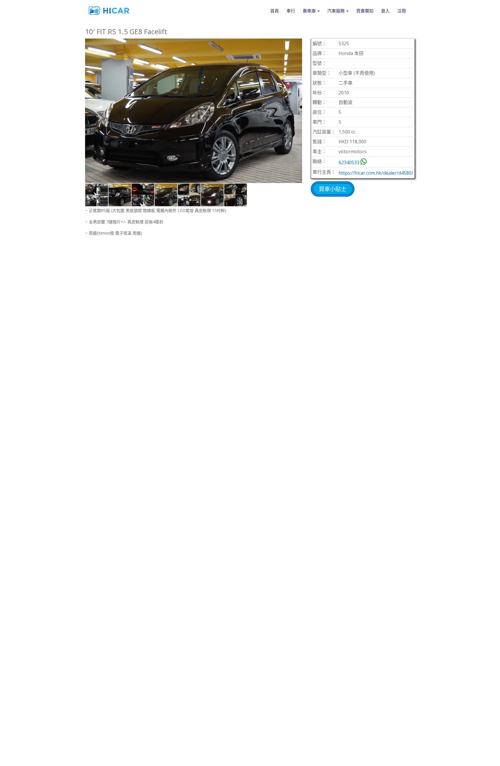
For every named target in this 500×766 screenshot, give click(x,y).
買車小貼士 (332, 189)
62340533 (349, 162)
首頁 (274, 11)
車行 (290, 11)
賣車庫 (310, 11)
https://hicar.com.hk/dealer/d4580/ (376, 173)
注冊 (401, 11)
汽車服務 (336, 11)
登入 (385, 11)
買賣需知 (365, 11)
